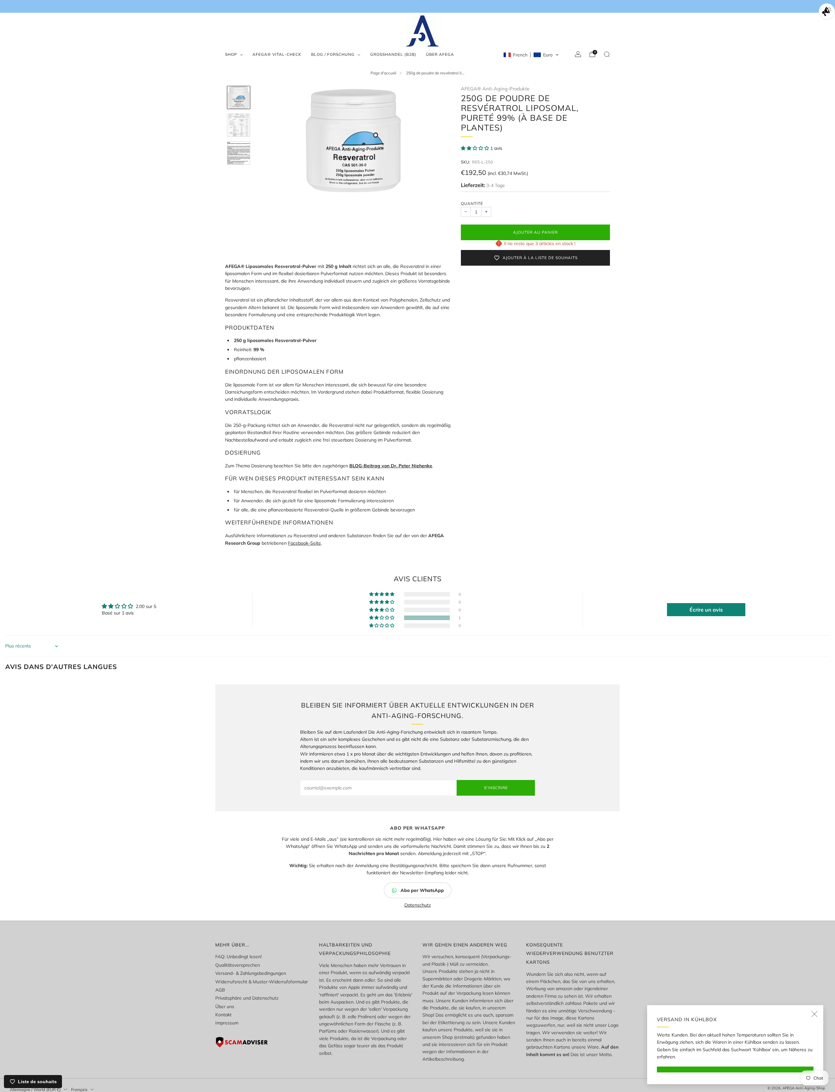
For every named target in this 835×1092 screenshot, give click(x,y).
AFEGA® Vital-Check (276, 54)
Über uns (224, 1006)
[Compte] (578, 54)
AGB (220, 990)
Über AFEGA (440, 54)
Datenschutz (417, 905)
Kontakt (223, 1015)
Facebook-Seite (304, 543)
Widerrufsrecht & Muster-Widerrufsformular (261, 982)
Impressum (226, 1023)
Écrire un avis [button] (706, 609)
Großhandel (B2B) (393, 54)
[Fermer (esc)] (814, 1014)
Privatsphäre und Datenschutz (247, 998)
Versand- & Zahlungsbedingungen (250, 973)
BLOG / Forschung (333, 54)
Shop (231, 54)
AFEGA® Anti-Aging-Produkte (495, 89)
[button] (531, 55)
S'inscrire (496, 787)
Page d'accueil (383, 72)
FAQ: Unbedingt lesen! (238, 956)
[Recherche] (606, 54)
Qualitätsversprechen (237, 965)
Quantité (472, 203)
